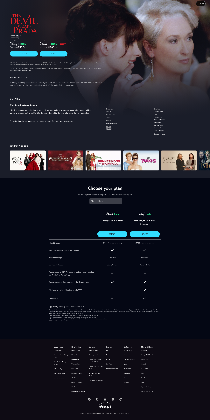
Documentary (127, 373)
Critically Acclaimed (129, 359)
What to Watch (75, 364)
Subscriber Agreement (60, 369)
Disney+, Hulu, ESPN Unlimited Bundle (95, 361)
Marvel (108, 359)
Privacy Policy (57, 350)
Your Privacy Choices (59, 373)
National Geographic (112, 368)
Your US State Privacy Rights (60, 363)
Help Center (74, 368)
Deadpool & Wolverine (147, 355)
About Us (74, 378)
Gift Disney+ (74, 387)
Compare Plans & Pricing (96, 380)
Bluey (142, 373)
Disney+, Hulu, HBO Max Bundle (96, 368)
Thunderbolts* (145, 378)
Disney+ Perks (75, 355)
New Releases (75, 359)
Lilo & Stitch (144, 368)
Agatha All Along (146, 387)
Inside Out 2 (144, 359)
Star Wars (109, 364)
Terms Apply (53, 306)
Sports (125, 364)
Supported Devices (76, 373)
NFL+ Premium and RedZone (94, 375)
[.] (89, 399)
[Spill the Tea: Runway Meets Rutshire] (179, 160)
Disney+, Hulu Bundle (95, 355)
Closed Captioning (76, 382)
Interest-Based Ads (59, 378)
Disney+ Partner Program (78, 391)
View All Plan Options (18, 77)
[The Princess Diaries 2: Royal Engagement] (65, 160)
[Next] (206, 160)
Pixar (107, 355)
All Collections (128, 350)
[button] (78, 347)
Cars (142, 382)
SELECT (24, 54)
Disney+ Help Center (101, 319)
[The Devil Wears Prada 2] (28, 160)
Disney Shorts (127, 368)
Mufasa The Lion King (147, 391)
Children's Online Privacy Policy (61, 356)
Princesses (126, 382)
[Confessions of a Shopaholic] (103, 160)
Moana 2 (143, 364)
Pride (125, 378)
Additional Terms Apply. (25, 70)
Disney (108, 350)
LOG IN (201, 4)
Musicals (126, 355)
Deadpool (144, 350)
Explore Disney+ (76, 350)
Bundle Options (93, 350)
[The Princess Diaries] (141, 160)
